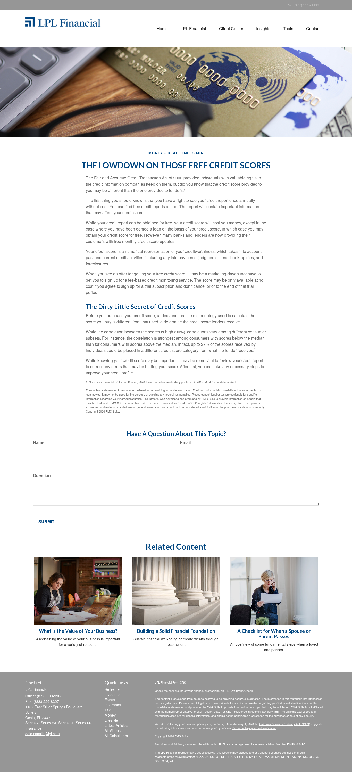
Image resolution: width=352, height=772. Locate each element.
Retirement (114, 689)
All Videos (113, 730)
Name (38, 442)
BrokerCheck (244, 690)
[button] (162, 28)
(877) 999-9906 (306, 4)
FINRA (291, 744)
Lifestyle (111, 720)
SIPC (302, 744)
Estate (110, 699)
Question (42, 475)
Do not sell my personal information (254, 728)
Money (110, 715)
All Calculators (116, 735)
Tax (108, 709)
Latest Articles (116, 725)
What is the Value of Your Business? (78, 631)
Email (185, 442)
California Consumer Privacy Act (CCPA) (284, 724)
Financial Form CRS (173, 682)
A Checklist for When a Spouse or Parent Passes (274, 633)
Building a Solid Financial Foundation (176, 631)
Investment (114, 694)
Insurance (113, 704)
